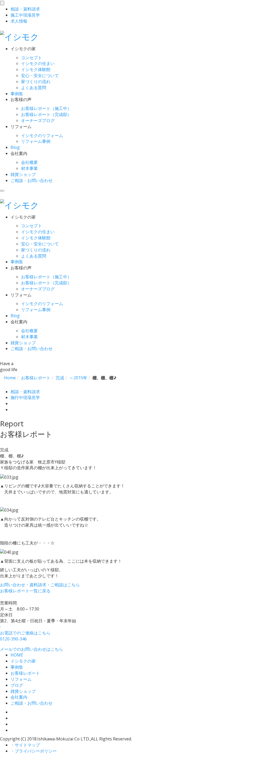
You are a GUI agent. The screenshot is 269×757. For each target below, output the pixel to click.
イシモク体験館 (35, 69)
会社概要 (29, 162)
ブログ (17, 685)
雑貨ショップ (23, 174)
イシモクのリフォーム (42, 135)
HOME (17, 655)
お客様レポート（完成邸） (46, 114)
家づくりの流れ (35, 81)
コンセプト (31, 57)
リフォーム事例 (35, 141)
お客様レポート (25, 673)
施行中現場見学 (25, 397)
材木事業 (29, 168)
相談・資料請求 (25, 392)
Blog (15, 147)
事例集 (17, 94)
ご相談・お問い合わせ (32, 180)
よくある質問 (33, 87)
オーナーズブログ (38, 120)
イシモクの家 (23, 661)
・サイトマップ (25, 745)
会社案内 (19, 697)
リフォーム (21, 679)
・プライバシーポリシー (34, 751)
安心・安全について (40, 75)
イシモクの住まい (38, 63)
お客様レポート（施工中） (46, 108)
